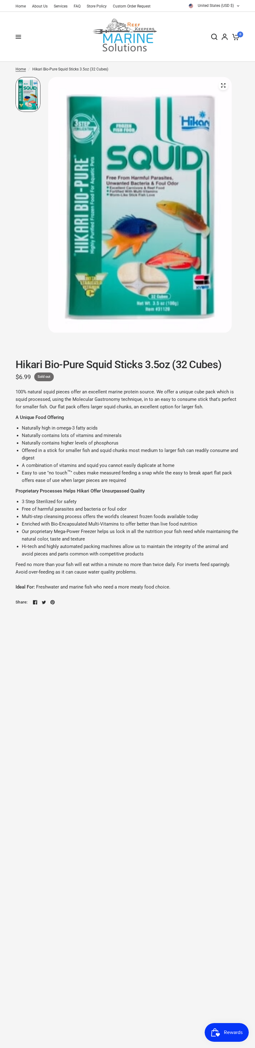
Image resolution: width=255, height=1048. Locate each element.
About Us (40, 6)
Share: (22, 602)
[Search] (214, 37)
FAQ (77, 6)
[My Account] (225, 37)
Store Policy (97, 6)
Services (60, 6)
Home (21, 6)
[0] (234, 37)
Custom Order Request (132, 6)
